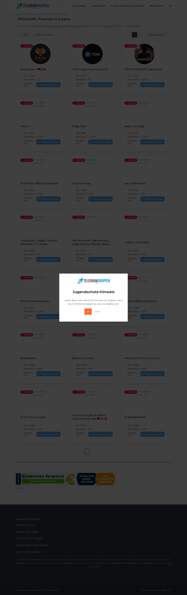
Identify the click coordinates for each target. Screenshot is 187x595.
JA (88, 311)
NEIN (97, 311)
